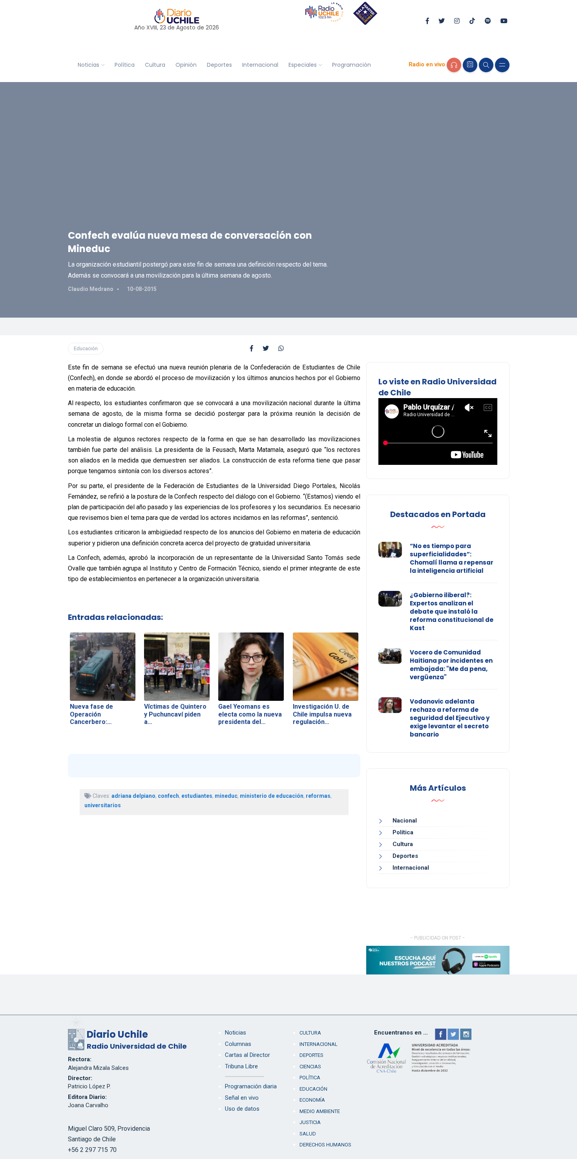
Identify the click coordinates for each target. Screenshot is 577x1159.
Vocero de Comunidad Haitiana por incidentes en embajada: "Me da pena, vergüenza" (451, 664)
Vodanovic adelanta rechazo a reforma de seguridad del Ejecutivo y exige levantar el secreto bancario (449, 718)
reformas (318, 796)
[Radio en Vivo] (454, 65)
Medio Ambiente (319, 1111)
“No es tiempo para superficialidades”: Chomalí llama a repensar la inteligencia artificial (451, 558)
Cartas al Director (247, 1054)
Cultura (155, 65)
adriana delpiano (133, 796)
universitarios (102, 805)
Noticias (88, 65)
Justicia (310, 1122)
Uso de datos (242, 1108)
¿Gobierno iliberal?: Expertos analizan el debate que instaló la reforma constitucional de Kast (451, 611)
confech (168, 796)
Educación (86, 348)
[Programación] (470, 65)
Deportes (219, 65)
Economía (312, 1100)
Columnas (238, 1043)
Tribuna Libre (241, 1066)
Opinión (186, 65)
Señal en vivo (242, 1097)
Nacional (405, 820)
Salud (307, 1134)
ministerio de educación (271, 796)
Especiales (302, 65)
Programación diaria (251, 1086)
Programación (351, 65)
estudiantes (196, 796)
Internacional (260, 65)
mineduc (226, 796)
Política (125, 65)
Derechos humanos (325, 1145)
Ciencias (310, 1066)
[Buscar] (486, 65)
